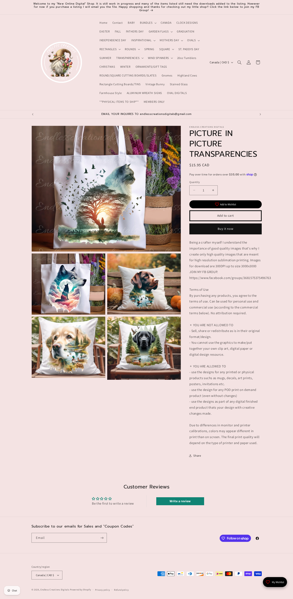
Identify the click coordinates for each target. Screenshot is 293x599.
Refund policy (121, 589)
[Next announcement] (260, 114)
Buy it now (226, 229)
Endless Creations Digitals (54, 589)
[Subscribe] (101, 538)
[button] (147, 23)
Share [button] (197, 456)
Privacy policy (102, 589)
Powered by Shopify (80, 589)
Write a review (180, 501)
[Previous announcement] (32, 114)
